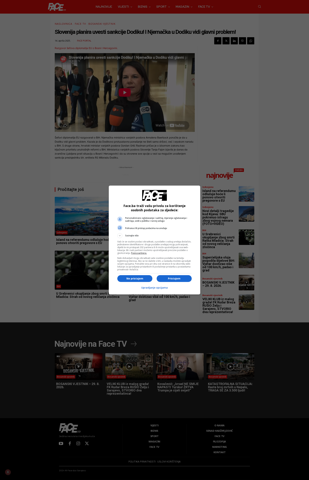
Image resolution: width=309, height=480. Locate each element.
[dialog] (154, 240)
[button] (154, 235)
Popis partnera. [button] (139, 253)
